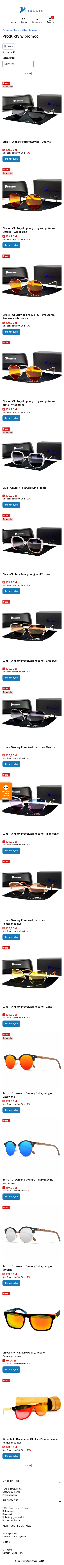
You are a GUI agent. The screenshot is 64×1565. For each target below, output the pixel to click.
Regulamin (7, 1514)
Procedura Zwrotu (11, 1520)
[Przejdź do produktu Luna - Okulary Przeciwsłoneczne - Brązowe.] (32, 628)
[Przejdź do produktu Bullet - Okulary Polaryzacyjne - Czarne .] (32, 109)
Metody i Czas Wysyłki (14, 1536)
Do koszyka (11, 158)
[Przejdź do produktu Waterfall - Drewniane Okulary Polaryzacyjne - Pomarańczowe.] (32, 1407)
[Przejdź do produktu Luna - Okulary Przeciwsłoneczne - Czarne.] (32, 715)
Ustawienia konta (11, 1492)
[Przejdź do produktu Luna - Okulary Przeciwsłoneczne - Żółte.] (32, 974)
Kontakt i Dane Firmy (12, 1552)
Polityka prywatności (13, 1517)
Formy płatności (10, 1533)
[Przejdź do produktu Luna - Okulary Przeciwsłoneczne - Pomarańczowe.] (32, 888)
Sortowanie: (8, 57)
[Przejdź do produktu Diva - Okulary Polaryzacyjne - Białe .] (32, 455)
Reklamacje (8, 1511)
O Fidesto (7, 1549)
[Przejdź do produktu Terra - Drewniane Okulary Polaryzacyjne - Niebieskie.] (32, 1147)
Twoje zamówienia (12, 1488)
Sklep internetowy (28, 1561)
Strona (28, 73)
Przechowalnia (10, 1495)
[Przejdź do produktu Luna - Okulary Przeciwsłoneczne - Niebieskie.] (32, 801)
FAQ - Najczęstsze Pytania (15, 1508)
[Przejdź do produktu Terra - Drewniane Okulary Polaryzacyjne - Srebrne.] (32, 1234)
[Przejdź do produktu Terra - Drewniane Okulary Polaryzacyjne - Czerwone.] (32, 1061)
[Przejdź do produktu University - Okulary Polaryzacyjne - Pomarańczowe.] (32, 1320)
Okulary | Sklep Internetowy (20, 30)
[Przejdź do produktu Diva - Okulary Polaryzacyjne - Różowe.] (32, 542)
